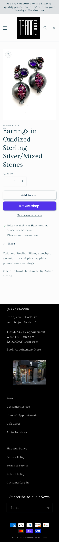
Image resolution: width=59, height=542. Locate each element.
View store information (22, 235)
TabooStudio (24, 538)
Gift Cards (13, 423)
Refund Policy (16, 474)
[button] (5, 28)
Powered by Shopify (38, 538)
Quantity (8, 173)
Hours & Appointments (22, 415)
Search (11, 398)
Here (37, 349)
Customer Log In (18, 482)
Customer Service (18, 406)
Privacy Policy (16, 457)
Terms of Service (18, 465)
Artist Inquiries (17, 432)
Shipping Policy (17, 448)
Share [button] (11, 243)
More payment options (29, 215)
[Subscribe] (48, 507)
